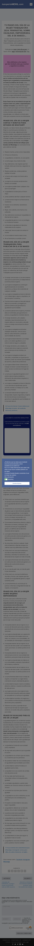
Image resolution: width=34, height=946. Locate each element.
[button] (6, 479)
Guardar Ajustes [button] (17, 483)
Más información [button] (9, 477)
